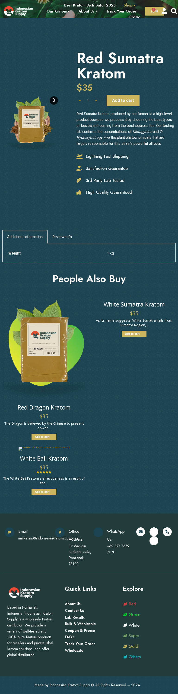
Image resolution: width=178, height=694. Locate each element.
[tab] (25, 236)
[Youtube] (153, 540)
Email (23, 531)
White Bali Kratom (44, 458)
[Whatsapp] (153, 531)
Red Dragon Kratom (44, 407)
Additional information (25, 237)
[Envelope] (140, 531)
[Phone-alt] (167, 531)
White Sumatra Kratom (134, 304)
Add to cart (123, 100)
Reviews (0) (62, 237)
